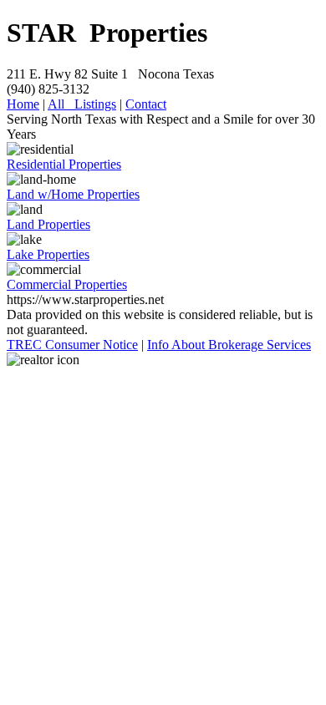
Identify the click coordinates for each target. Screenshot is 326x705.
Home (23, 104)
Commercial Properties (67, 284)
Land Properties (48, 224)
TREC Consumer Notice (72, 344)
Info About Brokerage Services (229, 344)
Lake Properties (48, 254)
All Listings (82, 104)
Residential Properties (64, 164)
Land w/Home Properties (73, 194)
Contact (145, 104)
